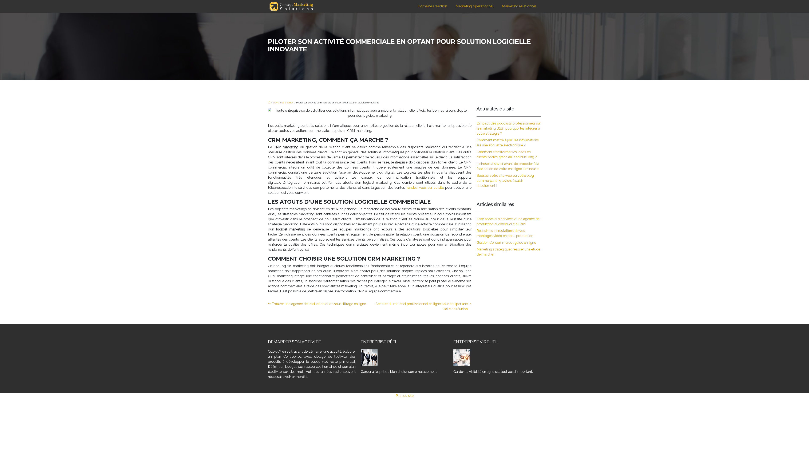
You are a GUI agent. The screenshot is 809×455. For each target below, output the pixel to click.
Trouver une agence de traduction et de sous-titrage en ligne (319, 304)
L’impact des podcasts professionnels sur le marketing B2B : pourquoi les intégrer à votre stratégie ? (509, 128)
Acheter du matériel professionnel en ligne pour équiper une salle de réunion (421, 306)
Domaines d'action (283, 102)
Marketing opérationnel (474, 6)
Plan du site (405, 396)
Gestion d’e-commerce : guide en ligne (506, 243)
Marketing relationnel (519, 6)
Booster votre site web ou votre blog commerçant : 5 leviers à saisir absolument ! (505, 181)
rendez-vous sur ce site (425, 188)
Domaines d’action (432, 6)
